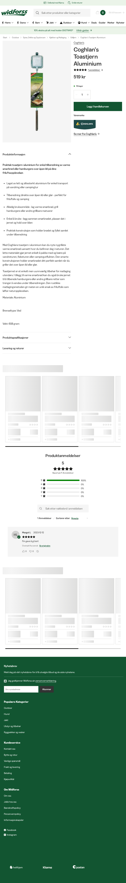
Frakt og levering (12, 767)
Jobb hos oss (10, 801)
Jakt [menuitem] (51, 22)
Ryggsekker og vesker (14, 732)
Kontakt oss (9, 748)
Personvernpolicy (12, 813)
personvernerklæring (46, 680)
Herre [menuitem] (7, 22)
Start (5, 37)
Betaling (8, 773)
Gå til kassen (115, 12)
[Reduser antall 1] (76, 94)
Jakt (6, 720)
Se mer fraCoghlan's (85, 133)
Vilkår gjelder (82, 30)
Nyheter (120, 22)
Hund (7, 714)
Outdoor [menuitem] (67, 22)
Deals (94, 22)
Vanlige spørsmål (12, 760)
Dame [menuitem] (23, 22)
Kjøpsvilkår (9, 779)
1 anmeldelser (94, 70)
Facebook (11, 830)
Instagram (12, 834)
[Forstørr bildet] (37, 91)
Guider (102, 22)
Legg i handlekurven (98, 106)
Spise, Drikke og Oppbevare (34, 37)
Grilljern (73, 37)
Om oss (7, 795)
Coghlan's (79, 42)
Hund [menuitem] (84, 22)
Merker (110, 22)
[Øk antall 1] (87, 94)
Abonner (46, 689)
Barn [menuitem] (37, 22)
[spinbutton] (82, 94)
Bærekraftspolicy (12, 807)
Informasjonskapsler (14, 820)
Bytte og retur (10, 754)
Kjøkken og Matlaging (57, 37)
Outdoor (15, 37)
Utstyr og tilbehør (12, 726)
